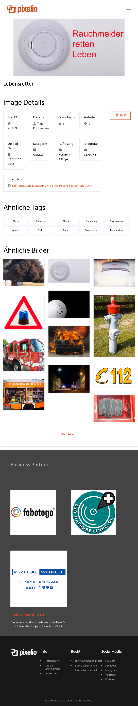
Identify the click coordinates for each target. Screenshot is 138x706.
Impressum (51, 673)
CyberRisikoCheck (27, 615)
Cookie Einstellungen (53, 667)
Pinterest (110, 679)
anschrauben (117, 221)
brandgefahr (91, 230)
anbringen (91, 221)
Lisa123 (110, 401)
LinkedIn (110, 661)
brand (66, 230)
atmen (15, 230)
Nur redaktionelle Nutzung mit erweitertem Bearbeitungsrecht (52, 185)
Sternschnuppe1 (25, 386)
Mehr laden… (69, 434)
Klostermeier (69, 266)
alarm (16, 221)
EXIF (122, 115)
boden (41, 230)
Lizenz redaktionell (86, 665)
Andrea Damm (24, 345)
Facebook (111, 665)
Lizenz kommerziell (86, 670)
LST (63, 371)
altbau (66, 221)
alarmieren (41, 221)
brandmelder (116, 230)
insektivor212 (23, 300)
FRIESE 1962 (68, 332)
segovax (66, 297)
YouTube (110, 675)
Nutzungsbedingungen (86, 661)
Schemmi (21, 266)
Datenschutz (52, 661)
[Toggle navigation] (128, 9)
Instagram (111, 670)
